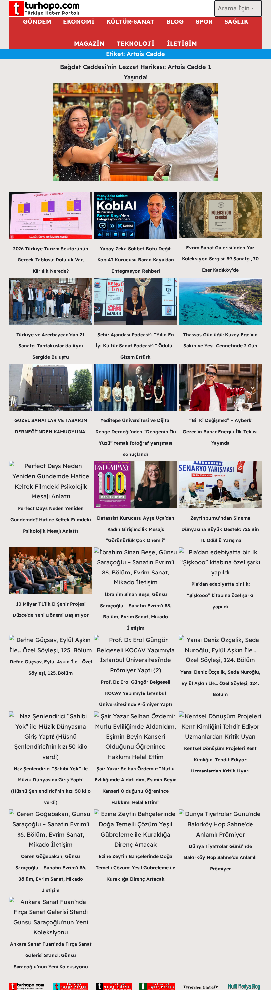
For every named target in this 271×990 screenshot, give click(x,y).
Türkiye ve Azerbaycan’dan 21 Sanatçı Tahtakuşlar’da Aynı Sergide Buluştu (50, 346)
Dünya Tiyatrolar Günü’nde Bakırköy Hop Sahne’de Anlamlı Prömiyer (220, 857)
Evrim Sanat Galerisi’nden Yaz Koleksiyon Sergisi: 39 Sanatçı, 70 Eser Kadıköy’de (220, 259)
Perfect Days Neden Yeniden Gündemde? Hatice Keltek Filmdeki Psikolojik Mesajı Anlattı (50, 519)
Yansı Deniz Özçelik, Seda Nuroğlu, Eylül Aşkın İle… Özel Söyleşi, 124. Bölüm (220, 683)
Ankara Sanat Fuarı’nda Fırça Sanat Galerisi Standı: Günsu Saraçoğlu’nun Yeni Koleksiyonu (51, 955)
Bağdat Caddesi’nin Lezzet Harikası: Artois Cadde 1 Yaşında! (135, 72)
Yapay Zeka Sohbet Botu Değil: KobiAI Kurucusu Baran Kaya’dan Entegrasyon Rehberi (135, 260)
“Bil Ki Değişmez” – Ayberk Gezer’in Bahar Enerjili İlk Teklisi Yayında (220, 431)
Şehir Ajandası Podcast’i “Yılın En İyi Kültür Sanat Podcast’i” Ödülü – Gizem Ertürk (135, 346)
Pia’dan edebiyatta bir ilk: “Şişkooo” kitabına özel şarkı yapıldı (220, 595)
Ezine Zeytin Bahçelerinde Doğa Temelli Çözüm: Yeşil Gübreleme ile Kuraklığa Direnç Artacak (135, 867)
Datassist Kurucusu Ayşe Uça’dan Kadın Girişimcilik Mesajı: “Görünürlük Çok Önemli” (135, 529)
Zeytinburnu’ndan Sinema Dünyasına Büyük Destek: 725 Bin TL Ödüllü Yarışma (220, 529)
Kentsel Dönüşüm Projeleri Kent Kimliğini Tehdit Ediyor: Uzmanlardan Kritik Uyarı (220, 759)
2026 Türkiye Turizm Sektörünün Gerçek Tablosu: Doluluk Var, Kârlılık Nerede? (50, 260)
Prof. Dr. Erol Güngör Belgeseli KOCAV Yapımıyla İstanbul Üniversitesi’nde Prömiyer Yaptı (135, 693)
